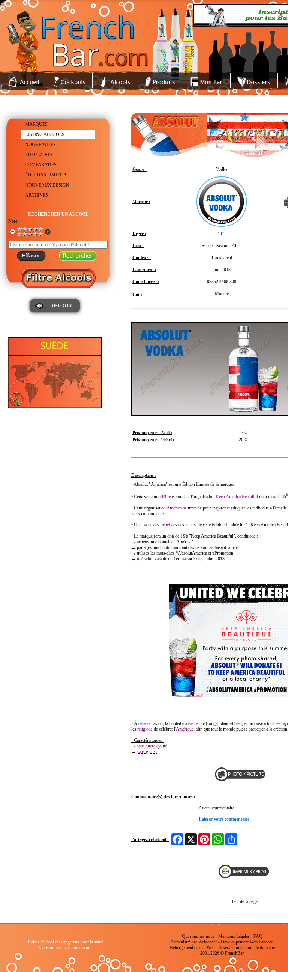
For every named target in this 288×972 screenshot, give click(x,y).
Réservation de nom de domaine (246, 947)
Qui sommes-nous (198, 936)
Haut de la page (244, 901)
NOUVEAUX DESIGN (47, 185)
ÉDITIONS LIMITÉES (46, 175)
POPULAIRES (39, 154)
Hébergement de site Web (192, 947)
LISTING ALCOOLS (44, 134)
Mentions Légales (234, 936)
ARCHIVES (36, 195)
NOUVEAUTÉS (40, 144)
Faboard (266, 942)
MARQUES (36, 124)
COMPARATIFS (41, 164)
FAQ (258, 936)
